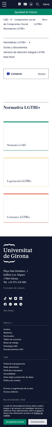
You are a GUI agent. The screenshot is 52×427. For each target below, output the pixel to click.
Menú (46, 4)
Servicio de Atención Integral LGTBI (24, 52)
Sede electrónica (11, 367)
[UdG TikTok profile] (5, 298)
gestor (38, 411)
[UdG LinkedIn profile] (21, 298)
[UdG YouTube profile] (15, 304)
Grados (6, 329)
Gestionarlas (37, 422)
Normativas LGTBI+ (15, 42)
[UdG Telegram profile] (21, 304)
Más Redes (8, 310)
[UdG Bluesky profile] (10, 298)
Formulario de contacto (14, 288)
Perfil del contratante (12, 370)
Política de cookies (12, 380)
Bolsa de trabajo (10, 343)
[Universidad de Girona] (17, 253)
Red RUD (9, 56)
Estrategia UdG (10, 346)
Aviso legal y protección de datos (18, 377)
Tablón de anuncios (12, 339)
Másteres (7, 332)
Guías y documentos (15, 47)
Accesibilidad (9, 374)
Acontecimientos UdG (13, 349)
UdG (5, 19)
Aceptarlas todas (15, 422)
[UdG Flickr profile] (10, 304)
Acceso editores (10, 392)
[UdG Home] (4, 4)
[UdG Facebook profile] (5, 304)
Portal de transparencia (14, 364)
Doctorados (8, 336)
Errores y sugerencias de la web (18, 388)
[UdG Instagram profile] (15, 298)
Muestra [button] (41, 74)
